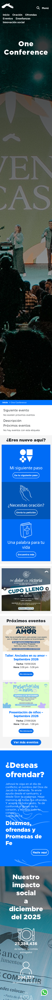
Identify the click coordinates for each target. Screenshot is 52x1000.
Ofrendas (31, 14)
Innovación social (14, 22)
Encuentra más (26, 554)
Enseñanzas (23, 18)
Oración (17, 14)
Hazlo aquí (40, 852)
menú (45, 8)
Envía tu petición (26, 512)
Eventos (8, 18)
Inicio (6, 14)
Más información (26, 674)
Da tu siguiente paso (26, 475)
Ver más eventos (26, 742)
